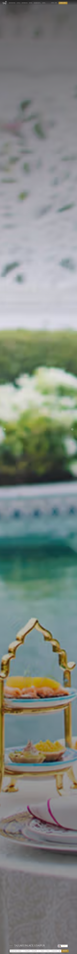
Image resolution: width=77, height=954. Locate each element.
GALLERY (64, 945)
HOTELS (18, 2)
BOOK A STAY (63, 2)
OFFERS (30, 2)
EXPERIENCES (25, 2)
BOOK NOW (65, 950)
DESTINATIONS (12, 2)
